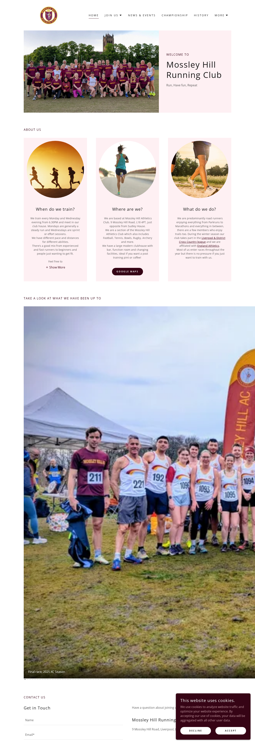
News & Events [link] (142, 15)
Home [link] (94, 15)
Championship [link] (175, 15)
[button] (113, 15)
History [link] (201, 15)
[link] (49, 15)
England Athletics (208, 246)
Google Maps (127, 271)
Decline (195, 730)
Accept (230, 730)
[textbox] (73, 720)
